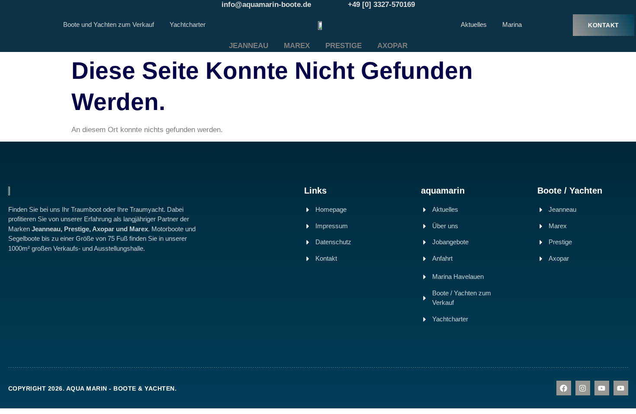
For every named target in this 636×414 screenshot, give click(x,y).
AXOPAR (392, 46)
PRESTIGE (343, 46)
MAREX (297, 46)
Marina (512, 24)
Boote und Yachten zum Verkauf (108, 24)
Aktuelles (474, 24)
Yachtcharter (188, 24)
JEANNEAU (248, 46)
